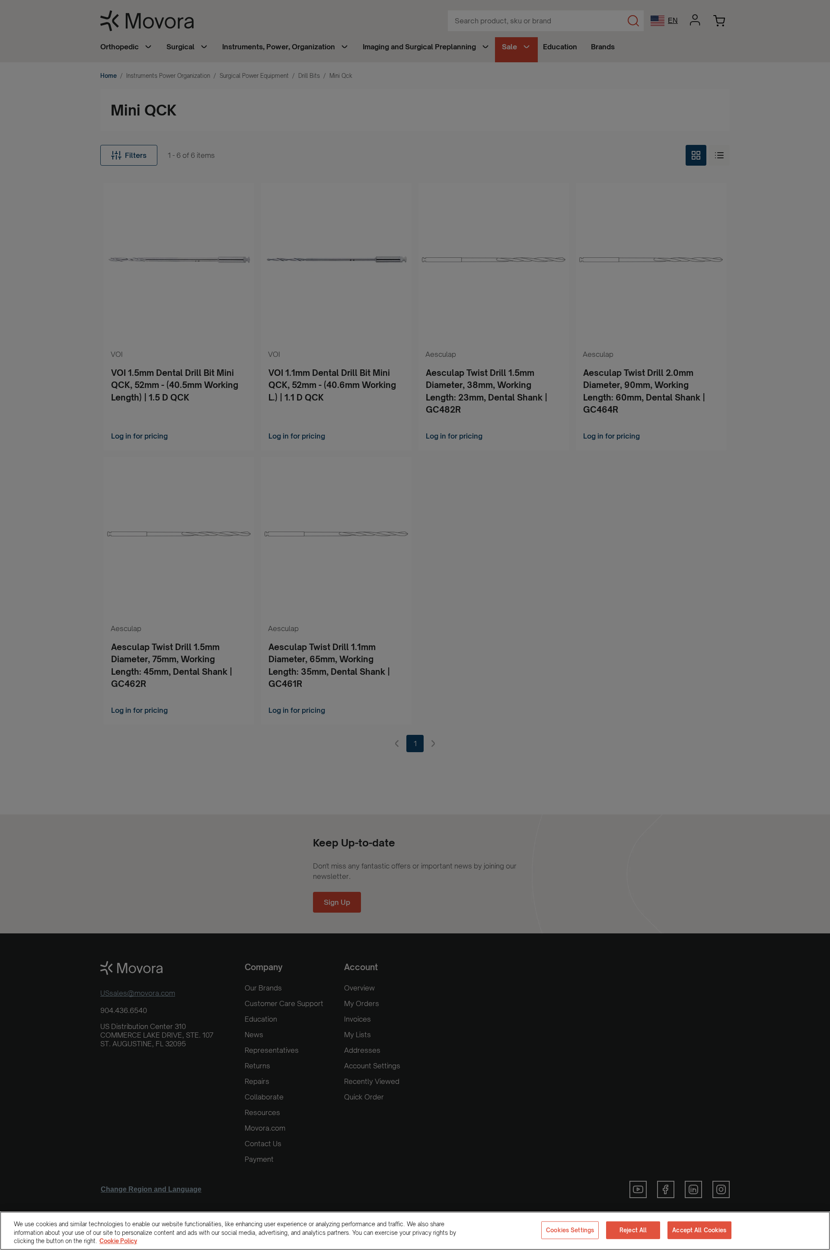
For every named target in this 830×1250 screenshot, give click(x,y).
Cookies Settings (570, 1229)
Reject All (633, 1229)
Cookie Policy (118, 1240)
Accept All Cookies (699, 1229)
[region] (415, 1231)
